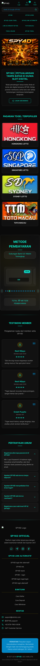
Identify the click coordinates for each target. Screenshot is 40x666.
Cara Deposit (20, 600)
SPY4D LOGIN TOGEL (10, 20)
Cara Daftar (20, 596)
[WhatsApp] (11, 549)
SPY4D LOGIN (29, 15)
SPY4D (10, 15)
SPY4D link (20, 567)
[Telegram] (17, 549)
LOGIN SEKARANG (21, 101)
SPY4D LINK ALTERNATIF (29, 20)
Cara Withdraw (20, 604)
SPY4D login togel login (20, 579)
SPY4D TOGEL (29, 31)
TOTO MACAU (29, 26)
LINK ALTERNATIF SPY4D (10, 26)
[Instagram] (23, 549)
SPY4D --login (20, 575)
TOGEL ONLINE (10, 31)
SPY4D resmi (20, 571)
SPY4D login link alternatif (20, 563)
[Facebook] (28, 549)
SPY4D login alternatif (20, 583)
